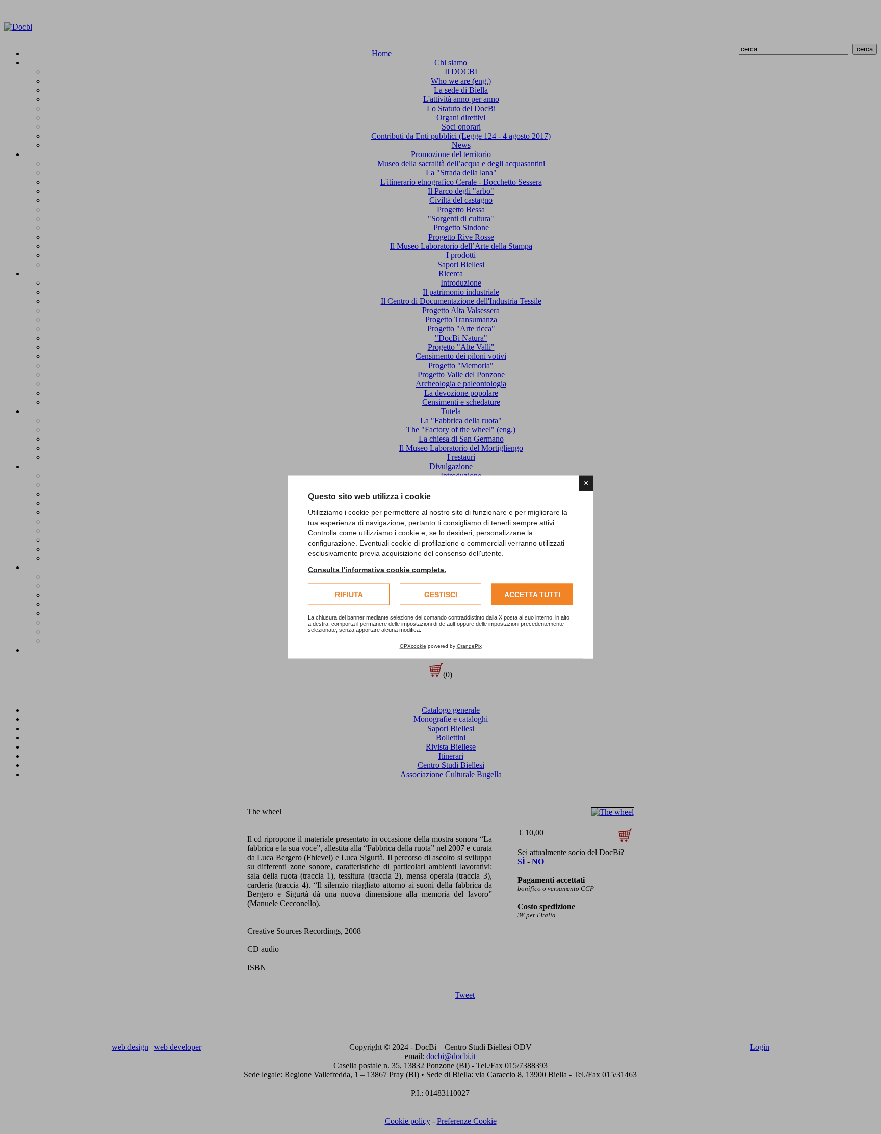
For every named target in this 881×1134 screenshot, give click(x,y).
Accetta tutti (532, 594)
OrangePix (469, 646)
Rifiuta (349, 594)
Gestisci (440, 594)
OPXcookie (413, 646)
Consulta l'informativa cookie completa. (377, 569)
